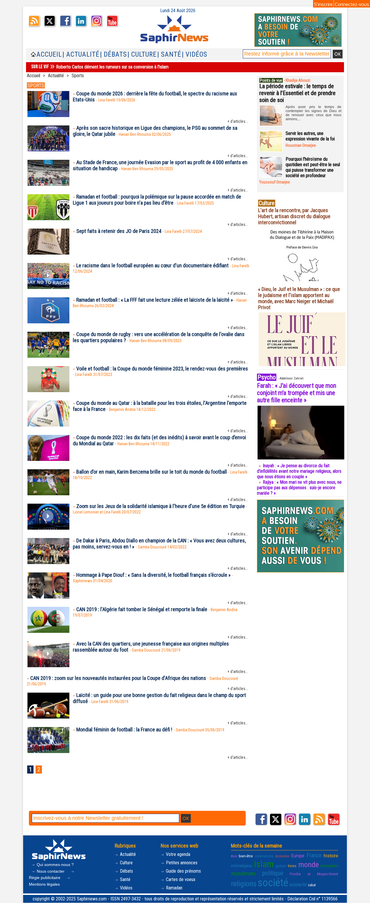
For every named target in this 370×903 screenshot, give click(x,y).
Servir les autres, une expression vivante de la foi (310, 136)
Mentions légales (44, 884)
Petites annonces (181, 862)
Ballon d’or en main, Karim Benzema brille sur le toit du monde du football (151, 472)
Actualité (56, 75)
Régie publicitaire (45, 877)
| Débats (113, 54)
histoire (331, 856)
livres (292, 865)
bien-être (246, 856)
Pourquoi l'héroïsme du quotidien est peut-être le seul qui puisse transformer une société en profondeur (313, 167)
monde (308, 864)
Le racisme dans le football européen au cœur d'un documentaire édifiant (152, 265)
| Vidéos (194, 54)
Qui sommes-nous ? (55, 864)
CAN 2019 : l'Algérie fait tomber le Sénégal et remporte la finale (141, 609)
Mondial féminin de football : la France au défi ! (124, 729)
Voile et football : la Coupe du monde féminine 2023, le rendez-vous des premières (162, 369)
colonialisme (264, 856)
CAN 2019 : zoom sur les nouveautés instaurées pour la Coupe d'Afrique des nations (118, 678)
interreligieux (241, 865)
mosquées (329, 865)
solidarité (298, 884)
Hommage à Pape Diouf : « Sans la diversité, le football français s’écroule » (153, 575)
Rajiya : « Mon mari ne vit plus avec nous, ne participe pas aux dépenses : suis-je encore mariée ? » (299, 487)
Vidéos (125, 888)
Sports (78, 75)
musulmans (243, 873)
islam (264, 864)
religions (244, 883)
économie (282, 856)
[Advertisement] (138, 795)
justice (281, 865)
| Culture (142, 54)
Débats (126, 871)
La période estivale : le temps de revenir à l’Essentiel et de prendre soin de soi (297, 93)
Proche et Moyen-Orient (314, 874)
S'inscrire (323, 4)
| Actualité (80, 54)
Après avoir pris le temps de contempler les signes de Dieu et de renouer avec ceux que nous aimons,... (313, 113)
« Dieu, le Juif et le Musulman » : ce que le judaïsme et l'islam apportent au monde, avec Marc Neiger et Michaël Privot (299, 298)
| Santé (169, 54)
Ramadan (173, 888)
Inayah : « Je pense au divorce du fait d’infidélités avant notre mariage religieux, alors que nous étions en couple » (299, 471)
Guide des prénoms (183, 871)
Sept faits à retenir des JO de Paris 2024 (118, 231)
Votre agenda (177, 854)
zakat (312, 885)
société (273, 883)
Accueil (49, 54)
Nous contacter (51, 871)
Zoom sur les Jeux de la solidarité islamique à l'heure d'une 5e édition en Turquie (160, 506)
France (314, 855)
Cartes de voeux (180, 879)
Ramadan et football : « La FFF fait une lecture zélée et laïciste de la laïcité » (154, 300)
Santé (124, 879)
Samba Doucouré (152, 547)
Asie (234, 856)
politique (272, 873)
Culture (126, 862)
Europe (297, 856)
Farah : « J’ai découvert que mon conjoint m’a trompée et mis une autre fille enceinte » (296, 393)
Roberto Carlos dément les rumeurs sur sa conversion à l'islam (112, 67)
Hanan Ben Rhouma (135, 134)
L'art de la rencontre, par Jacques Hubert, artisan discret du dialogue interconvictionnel (294, 216)
